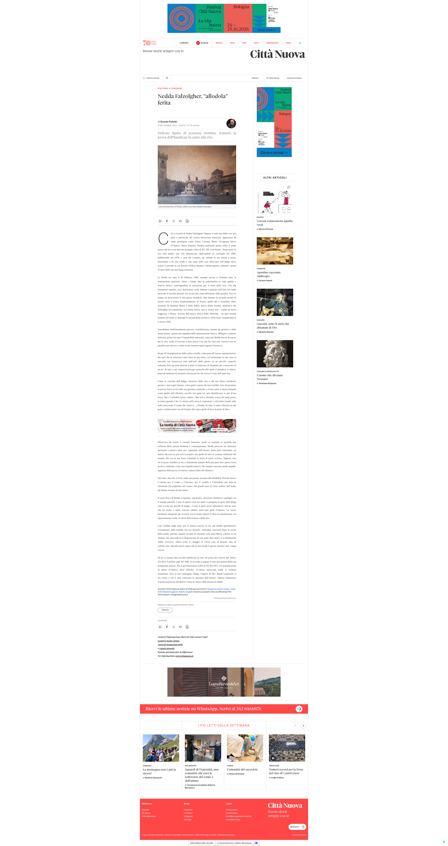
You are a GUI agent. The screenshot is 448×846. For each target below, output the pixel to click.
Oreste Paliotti (168, 121)
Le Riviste (184, 43)
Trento (165, 610)
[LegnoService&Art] (224, 682)
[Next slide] (303, 725)
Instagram (188, 816)
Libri (244, 43)
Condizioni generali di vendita (238, 816)
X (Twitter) (188, 813)
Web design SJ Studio (208, 835)
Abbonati (294, 827)
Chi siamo (146, 813)
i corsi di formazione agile (170, 645)
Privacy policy (232, 810)
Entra (288, 43)
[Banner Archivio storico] (197, 426)
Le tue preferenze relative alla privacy (234, 843)
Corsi (256, 43)
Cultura (163, 88)
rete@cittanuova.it (184, 656)
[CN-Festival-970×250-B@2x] (224, 18)
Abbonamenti (272, 43)
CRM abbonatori (149, 816)
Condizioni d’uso (233, 819)
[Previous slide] (296, 725)
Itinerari (255, 78)
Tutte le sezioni (152, 78)
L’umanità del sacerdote (242, 769)
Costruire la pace (294, 78)
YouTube (187, 819)
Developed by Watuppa (226, 835)
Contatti (145, 810)
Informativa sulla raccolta (201, 843)
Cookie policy (232, 813)
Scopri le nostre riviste (218, 589)
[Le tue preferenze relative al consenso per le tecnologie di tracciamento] (444, 842)
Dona (232, 43)
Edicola (219, 43)
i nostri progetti (185, 591)
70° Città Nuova (272, 78)
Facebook (188, 810)
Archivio (204, 43)
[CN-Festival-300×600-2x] (274, 122)
